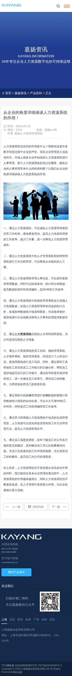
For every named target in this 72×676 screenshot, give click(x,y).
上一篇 (16, 506)
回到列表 (38, 506)
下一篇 (56, 506)
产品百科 (36, 93)
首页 (8, 93)
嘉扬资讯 (21, 93)
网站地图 (17, 672)
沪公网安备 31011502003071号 (19, 665)
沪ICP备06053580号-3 (49, 665)
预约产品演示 (16, 572)
